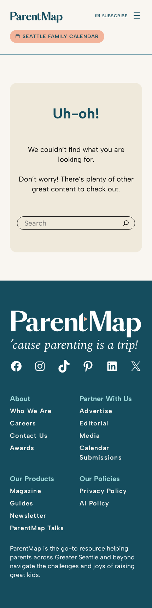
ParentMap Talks (37, 528)
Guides (22, 503)
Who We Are (31, 411)
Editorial (94, 423)
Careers (23, 423)
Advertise (96, 411)
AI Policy (94, 503)
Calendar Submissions (101, 452)
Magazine (25, 491)
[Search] (126, 223)
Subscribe (115, 15)
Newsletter (28, 516)
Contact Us (29, 436)
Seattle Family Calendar (61, 36)
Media (90, 436)
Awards (22, 448)
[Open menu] (136, 15)
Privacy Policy (103, 491)
